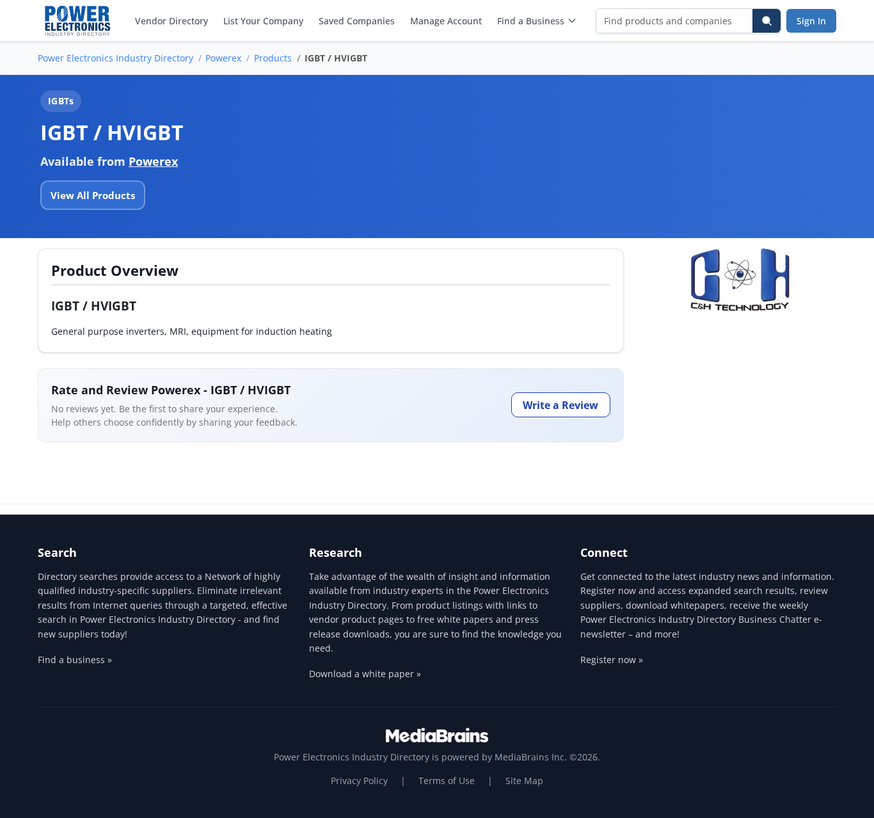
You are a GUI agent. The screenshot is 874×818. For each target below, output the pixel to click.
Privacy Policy (359, 780)
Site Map (524, 780)
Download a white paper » (365, 674)
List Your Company (263, 21)
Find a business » (75, 660)
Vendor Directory (171, 21)
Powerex (223, 58)
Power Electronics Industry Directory (115, 58)
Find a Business (530, 21)
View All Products (93, 195)
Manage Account (446, 21)
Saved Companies (357, 21)
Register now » (611, 660)
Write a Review (560, 405)
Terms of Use (446, 780)
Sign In (811, 21)
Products (273, 58)
